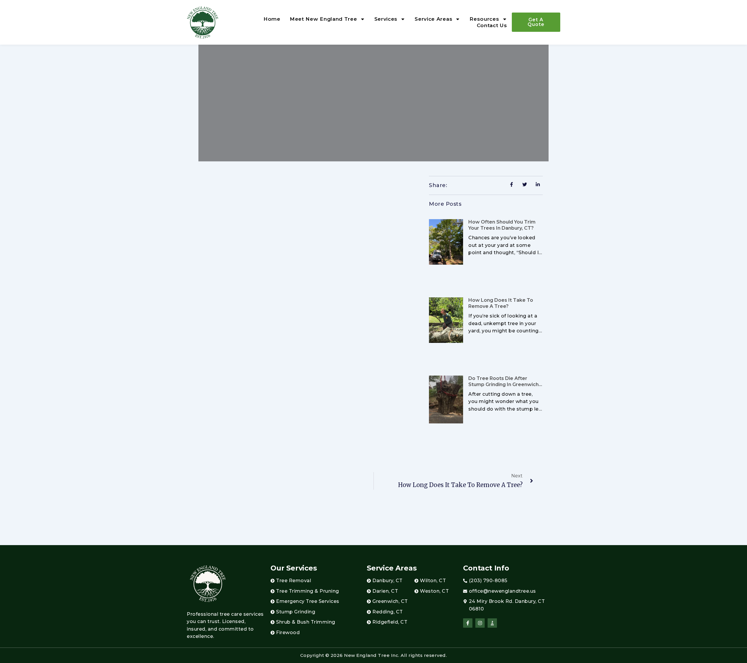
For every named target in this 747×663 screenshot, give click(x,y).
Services (386, 19)
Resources (484, 19)
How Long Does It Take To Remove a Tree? (500, 303)
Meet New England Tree (323, 19)
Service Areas (433, 19)
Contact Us (492, 25)
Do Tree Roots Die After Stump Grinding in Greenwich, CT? (504, 384)
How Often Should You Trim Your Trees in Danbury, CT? (501, 225)
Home (271, 19)
